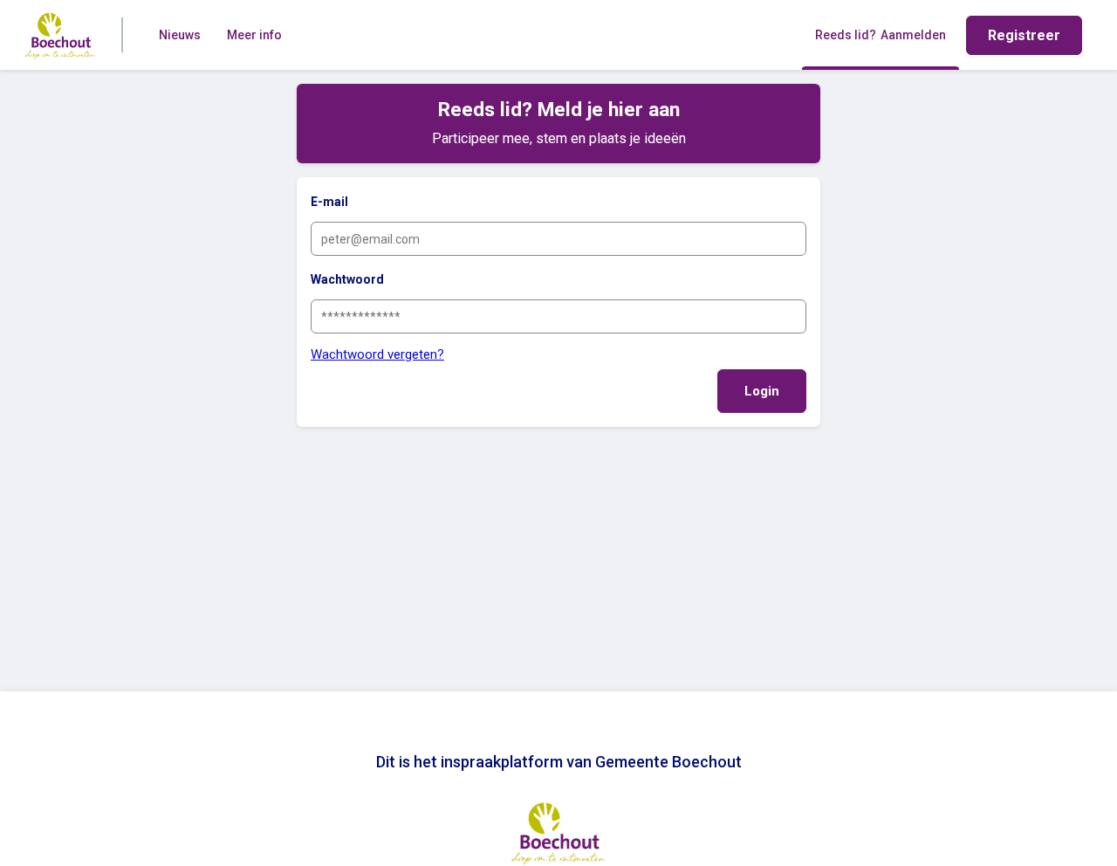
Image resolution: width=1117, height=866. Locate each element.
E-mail (329, 202)
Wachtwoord (347, 279)
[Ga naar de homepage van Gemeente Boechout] (60, 35)
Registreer (1024, 35)
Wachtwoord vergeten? (377, 354)
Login (761, 391)
